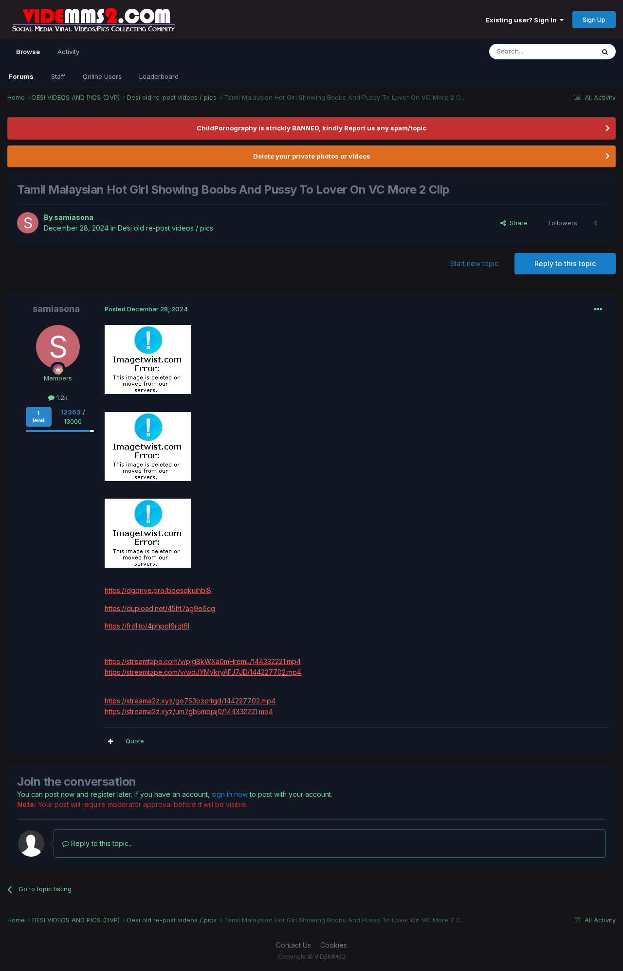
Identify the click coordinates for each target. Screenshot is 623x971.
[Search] (605, 51)
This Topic (565, 51)
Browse (28, 51)
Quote (135, 741)
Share (517, 223)
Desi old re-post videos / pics (165, 228)
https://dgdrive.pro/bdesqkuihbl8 (158, 590)
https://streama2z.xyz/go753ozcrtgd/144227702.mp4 (190, 701)
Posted (146, 309)
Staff (58, 76)
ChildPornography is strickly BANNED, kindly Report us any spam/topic (311, 128)
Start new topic (474, 263)
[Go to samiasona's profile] (27, 223)
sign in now (230, 794)
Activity (68, 51)
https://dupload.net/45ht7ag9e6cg (160, 608)
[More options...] (598, 309)
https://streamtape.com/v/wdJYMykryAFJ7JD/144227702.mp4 (203, 672)
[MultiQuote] (110, 741)
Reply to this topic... (101, 843)
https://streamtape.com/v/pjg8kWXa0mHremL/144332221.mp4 (203, 661)
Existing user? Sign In (523, 20)
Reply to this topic (565, 263)
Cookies (333, 945)
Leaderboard (159, 76)
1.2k (61, 397)
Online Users (102, 76)
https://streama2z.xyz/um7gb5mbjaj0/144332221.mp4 (189, 711)
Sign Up (594, 19)
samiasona (73, 217)
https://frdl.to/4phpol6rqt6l (147, 626)
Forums (21, 76)
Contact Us (293, 945)
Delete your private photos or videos (311, 156)
